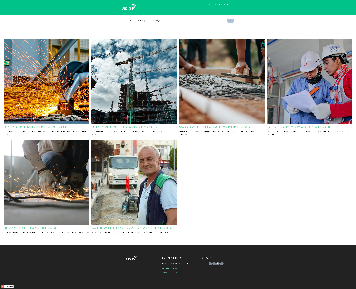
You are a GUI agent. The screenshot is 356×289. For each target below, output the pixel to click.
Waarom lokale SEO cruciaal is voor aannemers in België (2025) (215, 127)
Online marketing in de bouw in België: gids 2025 (31, 228)
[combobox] (174, 21)
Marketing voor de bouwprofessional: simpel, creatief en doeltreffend (131, 228)
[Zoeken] (230, 21)
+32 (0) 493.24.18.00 (169, 272)
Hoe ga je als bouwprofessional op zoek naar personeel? (300, 127)
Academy (218, 5)
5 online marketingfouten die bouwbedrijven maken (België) (125, 127)
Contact (227, 5)
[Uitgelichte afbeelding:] (46, 123)
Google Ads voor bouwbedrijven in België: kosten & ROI (35, 127)
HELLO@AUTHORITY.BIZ (170, 268)
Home (209, 5)
